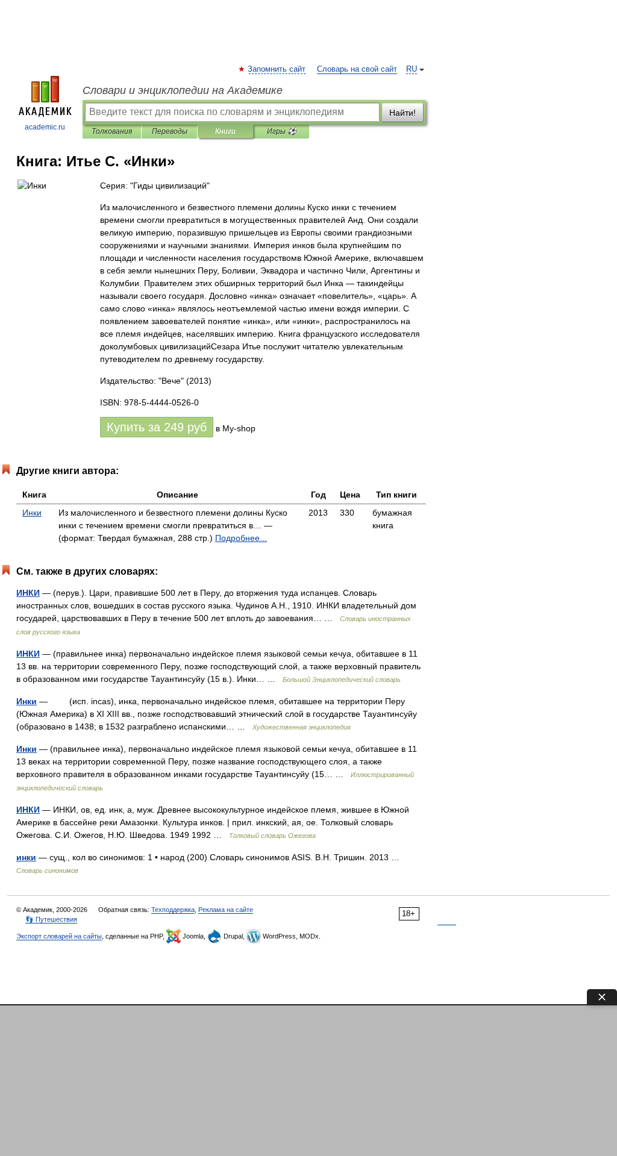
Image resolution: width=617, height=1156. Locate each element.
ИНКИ (28, 593)
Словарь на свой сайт (357, 69)
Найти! (402, 112)
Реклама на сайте (225, 909)
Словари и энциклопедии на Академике (183, 90)
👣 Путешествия (51, 919)
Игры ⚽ (281, 131)
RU (411, 69)
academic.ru (45, 127)
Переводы (169, 131)
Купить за (157, 427)
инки (26, 857)
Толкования (112, 131)
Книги (225, 131)
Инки (32, 512)
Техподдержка (173, 909)
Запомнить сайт (277, 69)
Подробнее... (241, 538)
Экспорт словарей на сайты (59, 936)
